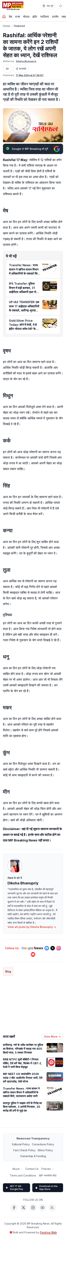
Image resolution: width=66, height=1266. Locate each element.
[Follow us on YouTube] (33, 954)
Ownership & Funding (33, 1156)
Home (6, 25)
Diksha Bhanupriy (26, 61)
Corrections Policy (43, 1144)
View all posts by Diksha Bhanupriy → (32, 926)
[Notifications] (60, 6)
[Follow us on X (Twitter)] (52, 948)
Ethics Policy (45, 1150)
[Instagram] (33, 1207)
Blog (8, 971)
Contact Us (31, 1168)
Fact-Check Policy (24, 1150)
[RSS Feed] (52, 1207)
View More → (52, 1036)
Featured (19, 25)
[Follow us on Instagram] (58, 948)
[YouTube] (42, 1207)
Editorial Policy (21, 1144)
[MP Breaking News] (12, 5)
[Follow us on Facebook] (47, 948)
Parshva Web (48, 1232)
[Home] (4, 16)
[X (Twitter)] (23, 1207)
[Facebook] (14, 1207)
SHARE (22, 68)
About (15, 1168)
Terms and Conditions (23, 1175)
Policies (46, 1168)
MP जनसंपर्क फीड (47, 1175)
